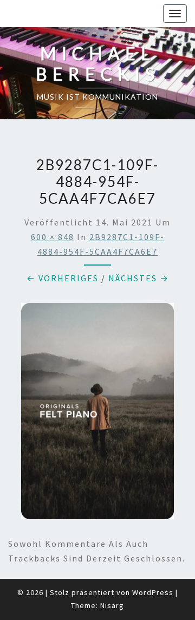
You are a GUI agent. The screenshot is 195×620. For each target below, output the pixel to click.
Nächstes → (138, 278)
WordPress (152, 592)
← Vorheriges (63, 278)
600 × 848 (52, 236)
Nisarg (112, 605)
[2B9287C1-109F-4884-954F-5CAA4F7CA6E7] (97, 414)
